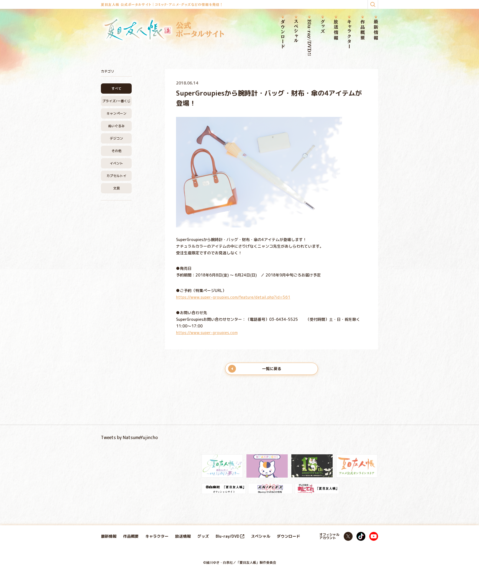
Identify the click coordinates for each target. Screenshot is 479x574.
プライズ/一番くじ (116, 101)
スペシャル (296, 31)
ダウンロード (283, 34)
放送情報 (336, 30)
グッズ (322, 26)
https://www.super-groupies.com (207, 332)
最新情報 (376, 30)
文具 (116, 188)
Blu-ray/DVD (309, 35)
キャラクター (349, 34)
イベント (116, 163)
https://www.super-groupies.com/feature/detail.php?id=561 (233, 297)
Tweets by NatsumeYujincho (129, 437)
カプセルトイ (116, 175)
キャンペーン (116, 113)
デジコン (116, 138)
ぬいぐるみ (116, 126)
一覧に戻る (271, 368)
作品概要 (362, 30)
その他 (116, 150)
